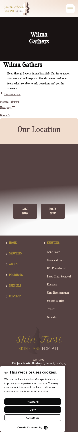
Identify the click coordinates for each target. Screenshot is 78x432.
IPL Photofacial (56, 268)
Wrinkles (52, 317)
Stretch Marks (55, 301)
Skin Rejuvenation (58, 292)
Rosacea (52, 284)
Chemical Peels (55, 260)
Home (13, 242)
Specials (15, 285)
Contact (15, 296)
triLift (50, 309)
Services (15, 253)
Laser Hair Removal (59, 276)
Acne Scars (53, 252)
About (13, 264)
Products (16, 275)
